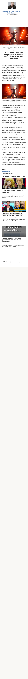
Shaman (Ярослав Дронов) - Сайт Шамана (11, 12)
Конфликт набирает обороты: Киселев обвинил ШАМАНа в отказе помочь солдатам (12, 215)
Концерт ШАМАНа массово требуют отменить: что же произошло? (11, 239)
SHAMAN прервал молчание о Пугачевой (12, 191)
